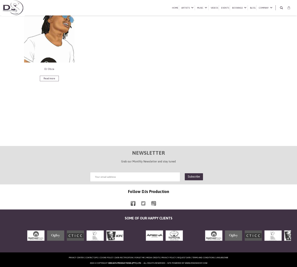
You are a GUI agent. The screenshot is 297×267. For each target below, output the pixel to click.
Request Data (184, 258)
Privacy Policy (168, 258)
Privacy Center (76, 258)
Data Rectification (124, 258)
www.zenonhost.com (196, 263)
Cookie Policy (106, 258)
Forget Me (140, 258)
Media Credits (153, 258)
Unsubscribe (222, 258)
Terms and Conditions (203, 258)
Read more (49, 78)
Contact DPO (91, 258)
